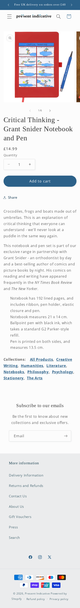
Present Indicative (37, 593)
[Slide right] (50, 111)
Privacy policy (59, 599)
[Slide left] (30, 111)
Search (14, 537)
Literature (56, 365)
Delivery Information (26, 475)
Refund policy (35, 599)
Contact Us (18, 496)
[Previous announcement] (8, 5)
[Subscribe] (66, 435)
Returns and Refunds (26, 485)
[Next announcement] (71, 5)
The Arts (35, 378)
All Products (41, 359)
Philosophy (37, 371)
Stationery (14, 378)
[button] (9, 16)
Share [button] (12, 197)
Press (13, 527)
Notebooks (14, 371)
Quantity (10, 155)
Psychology (62, 371)
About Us (16, 506)
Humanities (32, 365)
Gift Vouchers (20, 516)
